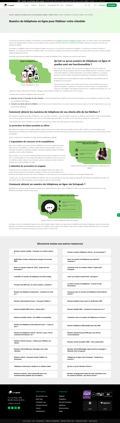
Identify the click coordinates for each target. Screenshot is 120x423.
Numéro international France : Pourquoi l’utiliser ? (32, 301)
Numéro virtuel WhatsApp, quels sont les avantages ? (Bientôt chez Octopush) (86, 350)
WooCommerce (64, 408)
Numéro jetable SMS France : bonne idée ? (29, 309)
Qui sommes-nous (42, 396)
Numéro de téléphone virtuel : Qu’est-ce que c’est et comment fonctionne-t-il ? (33, 334)
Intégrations (69, 5)
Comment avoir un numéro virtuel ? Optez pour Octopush (84, 268)
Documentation (40, 421)
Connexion (102, 5)
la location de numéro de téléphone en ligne (68, 40)
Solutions (33, 5)
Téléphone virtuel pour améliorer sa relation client (32, 366)
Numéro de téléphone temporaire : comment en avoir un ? (33, 293)
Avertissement (40, 411)
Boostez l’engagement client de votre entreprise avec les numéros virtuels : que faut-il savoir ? (86, 374)
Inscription (111, 5)
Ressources (42, 5)
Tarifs (61, 5)
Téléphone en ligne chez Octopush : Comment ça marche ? (85, 358)
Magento (61, 396)
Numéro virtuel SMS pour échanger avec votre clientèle (31, 350)
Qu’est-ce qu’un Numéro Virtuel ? (79, 366)
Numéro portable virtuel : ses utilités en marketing (32, 317)
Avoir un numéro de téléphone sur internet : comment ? (83, 260)
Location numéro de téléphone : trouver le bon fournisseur (84, 285)
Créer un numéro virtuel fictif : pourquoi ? (82, 276)
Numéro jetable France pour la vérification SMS (84, 301)
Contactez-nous (41, 402)
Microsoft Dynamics (65, 402)
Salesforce (62, 405)
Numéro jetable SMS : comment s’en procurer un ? (86, 309)
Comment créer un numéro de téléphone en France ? (86, 317)
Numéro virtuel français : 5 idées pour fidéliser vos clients (32, 342)
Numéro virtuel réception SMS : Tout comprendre (85, 342)
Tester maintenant (99, 1)
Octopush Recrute (41, 405)
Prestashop (62, 399)
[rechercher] (85, 5)
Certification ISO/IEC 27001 (67, 421)
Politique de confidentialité (52, 421)
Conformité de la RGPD (81, 421)
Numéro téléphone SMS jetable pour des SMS (83, 325)
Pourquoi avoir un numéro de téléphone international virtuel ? (87, 293)
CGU (33, 421)
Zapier (61, 411)
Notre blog (39, 399)
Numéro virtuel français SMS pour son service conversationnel (84, 334)
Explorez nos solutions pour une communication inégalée (31, 15)
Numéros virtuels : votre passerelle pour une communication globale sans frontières (30, 374)
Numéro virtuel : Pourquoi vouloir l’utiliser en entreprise (30, 358)
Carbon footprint (93, 421)
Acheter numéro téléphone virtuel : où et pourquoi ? (86, 252)
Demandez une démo (118, 215)
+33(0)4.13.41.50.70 (14, 403)
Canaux (26, 5)
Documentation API (53, 5)
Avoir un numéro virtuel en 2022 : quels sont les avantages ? (31, 268)
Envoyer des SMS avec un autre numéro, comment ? (33, 285)
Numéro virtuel (53, 15)
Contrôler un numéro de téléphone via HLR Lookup (32, 276)
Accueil (11, 15)
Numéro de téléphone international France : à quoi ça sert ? (33, 325)
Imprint (38, 408)
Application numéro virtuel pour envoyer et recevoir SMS (33, 260)
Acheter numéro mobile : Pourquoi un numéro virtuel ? (33, 252)
